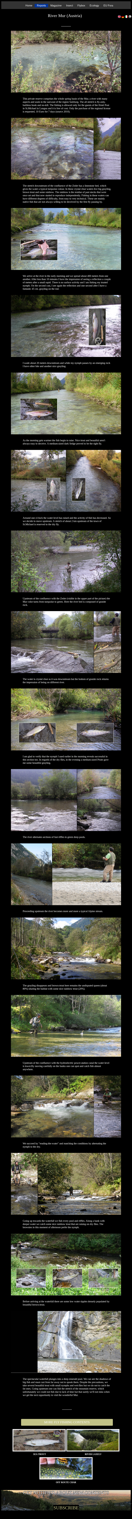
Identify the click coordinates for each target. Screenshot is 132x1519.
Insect (69, 5)
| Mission (130, 1503)
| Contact (126, 1503)
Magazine (56, 5)
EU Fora (108, 5)
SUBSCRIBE (66, 1507)
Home (28, 5)
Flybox (81, 5)
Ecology (94, 5)
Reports (41, 5)
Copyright (121, 1503)
